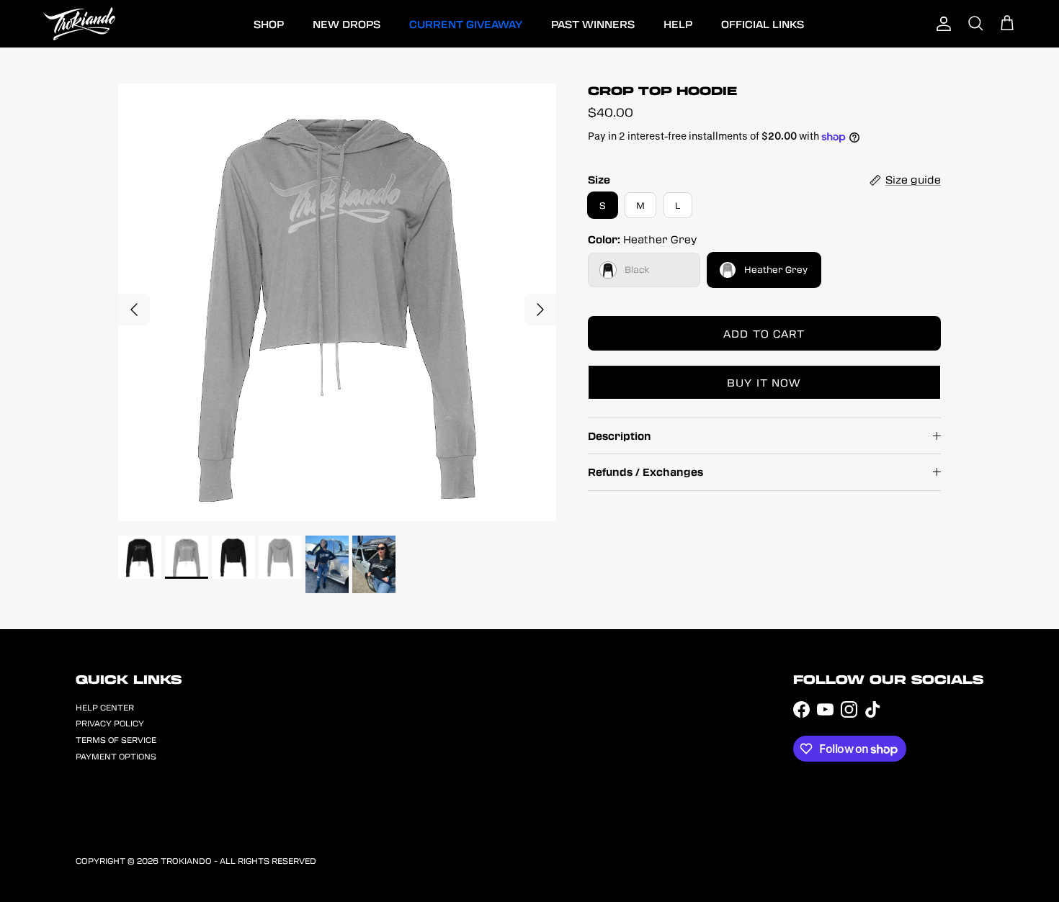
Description (619, 435)
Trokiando (186, 860)
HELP (677, 24)
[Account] (943, 23)
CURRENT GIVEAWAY (465, 24)
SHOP (269, 24)
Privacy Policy (110, 723)
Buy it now (764, 382)
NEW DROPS (346, 24)
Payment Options (116, 756)
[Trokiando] (79, 23)
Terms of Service (116, 739)
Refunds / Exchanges (645, 471)
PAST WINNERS (593, 24)
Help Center (105, 707)
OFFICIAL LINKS (762, 24)
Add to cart (764, 333)
